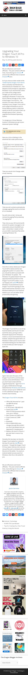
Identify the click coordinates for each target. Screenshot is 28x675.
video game (14, 508)
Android (6, 521)
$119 (23, 384)
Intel (14, 409)
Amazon (19, 73)
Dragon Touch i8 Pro (11, 397)
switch (14, 283)
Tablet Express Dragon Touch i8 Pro (13, 82)
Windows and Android (18, 388)
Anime (5, 508)
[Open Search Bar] (25, 15)
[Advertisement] (14, 32)
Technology (13, 521)
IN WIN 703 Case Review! (11, 523)
